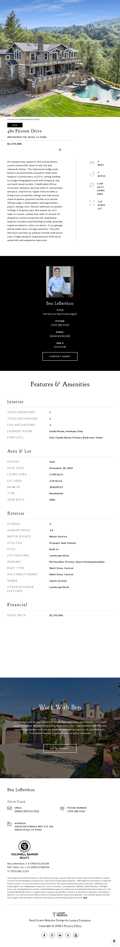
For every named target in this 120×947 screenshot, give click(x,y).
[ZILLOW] (76, 935)
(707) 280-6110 (60, 324)
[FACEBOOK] (44, 935)
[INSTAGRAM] (52, 935)
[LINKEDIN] (60, 935)
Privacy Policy (73, 925)
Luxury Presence (80, 920)
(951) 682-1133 (20, 871)
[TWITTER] (68, 935)
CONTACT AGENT (60, 356)
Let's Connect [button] (60, 748)
